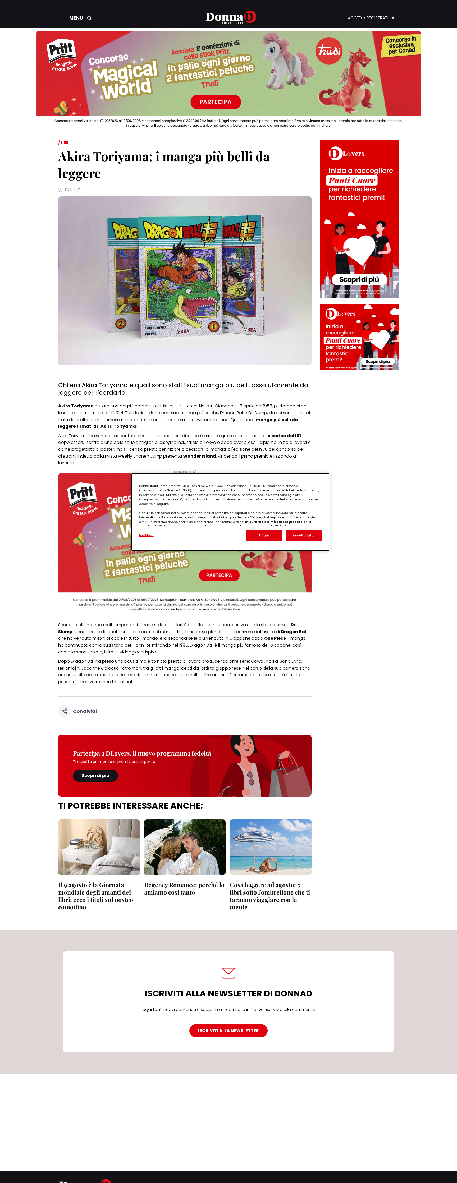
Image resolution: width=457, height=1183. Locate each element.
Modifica (146, 535)
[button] (72, 18)
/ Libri (64, 142)
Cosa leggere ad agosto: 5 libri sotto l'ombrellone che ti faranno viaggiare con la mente (270, 896)
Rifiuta (264, 535)
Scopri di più (95, 775)
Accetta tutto (303, 535)
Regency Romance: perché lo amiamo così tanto (184, 888)
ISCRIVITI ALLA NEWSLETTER (228, 1031)
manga (94, 625)
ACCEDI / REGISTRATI (368, 18)
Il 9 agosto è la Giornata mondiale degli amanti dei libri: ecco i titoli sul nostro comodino (95, 896)
